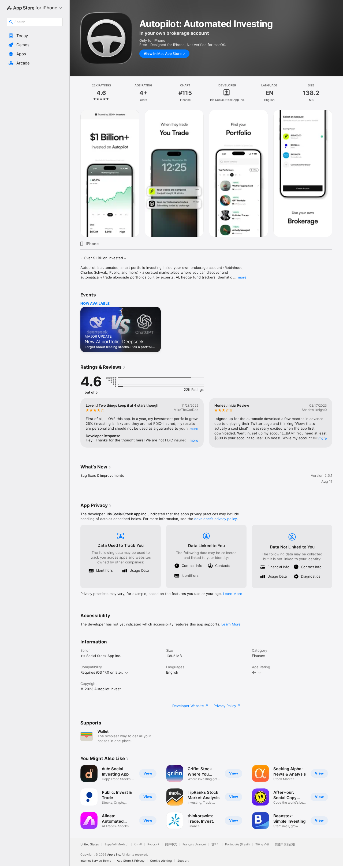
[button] (34, 36)
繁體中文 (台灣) (285, 844)
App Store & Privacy (130, 860)
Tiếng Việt (262, 844)
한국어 (215, 844)
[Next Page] (337, 173)
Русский (153, 844)
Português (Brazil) (237, 844)
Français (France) (194, 844)
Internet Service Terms (95, 860)
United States (89, 844)
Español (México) (117, 844)
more (242, 277)
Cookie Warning (161, 860)
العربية (138, 844)
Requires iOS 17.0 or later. (101, 672)
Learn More (232, 594)
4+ (254, 672)
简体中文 (171, 844)
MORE (194, 428)
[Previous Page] (75, 173)
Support (183, 860)
